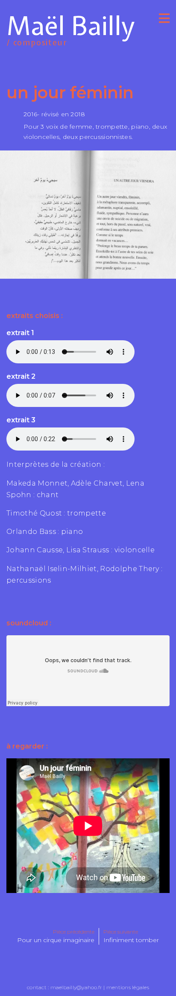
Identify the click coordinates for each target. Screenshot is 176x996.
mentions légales (127, 987)
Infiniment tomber (131, 940)
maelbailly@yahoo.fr (76, 987)
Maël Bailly (70, 27)
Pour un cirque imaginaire (55, 940)
